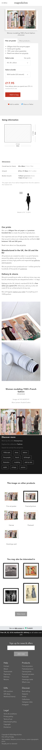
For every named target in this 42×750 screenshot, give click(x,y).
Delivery (4, 283)
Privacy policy (8, 716)
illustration (6, 462)
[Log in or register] (35, 3)
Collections (26, 699)
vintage (14, 467)
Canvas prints (26, 672)
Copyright (7, 724)
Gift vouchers (8, 691)
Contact (6, 666)
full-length (27, 457)
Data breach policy (10, 722)
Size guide (27, 58)
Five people (7, 457)
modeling (17, 462)
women (23, 467)
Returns (6, 679)
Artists (24, 697)
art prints (25, 53)
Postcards (25, 677)
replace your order (19, 292)
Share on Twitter (28, 104)
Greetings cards (27, 679)
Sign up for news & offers (21, 643)
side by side (28, 462)
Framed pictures (27, 669)
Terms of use (8, 719)
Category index (27, 702)
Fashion (19, 444)
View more (21, 614)
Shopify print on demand (9, 744)
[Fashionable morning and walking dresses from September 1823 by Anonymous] (31, 593)
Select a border (10, 70)
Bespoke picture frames (18, 739)
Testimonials (8, 672)
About (6, 669)
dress (16, 452)
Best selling (26, 691)
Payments (7, 674)
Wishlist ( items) (9, 697)
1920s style (6, 452)
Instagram (25, 705)
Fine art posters (27, 666)
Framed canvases (28, 674)
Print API (4, 737)
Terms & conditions (10, 714)
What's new (26, 682)
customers (23, 269)
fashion (25, 452)
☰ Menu (4, 3)
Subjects (25, 694)
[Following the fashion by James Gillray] (31, 570)
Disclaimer (7, 727)
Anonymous (21, 35)
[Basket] (38, 3)
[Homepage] (21, 3)
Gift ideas (7, 694)
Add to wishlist (14, 104)
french (17, 457)
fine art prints (21, 245)
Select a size (17, 58)
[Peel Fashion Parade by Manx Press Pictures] (11, 570)
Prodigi (11, 737)
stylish (5, 467)
